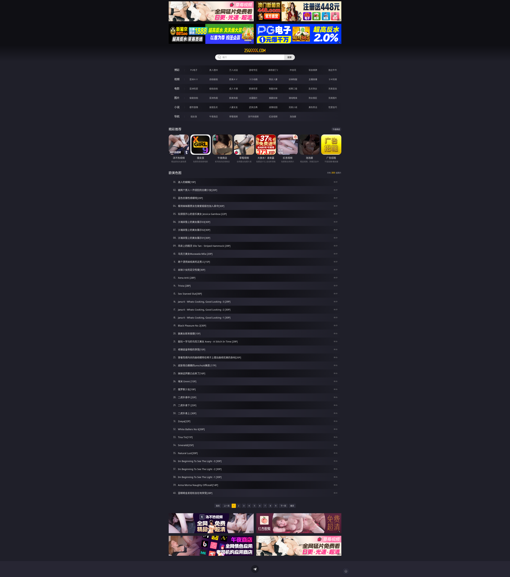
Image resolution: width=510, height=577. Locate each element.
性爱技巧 (332, 107)
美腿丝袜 (273, 97)
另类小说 (293, 107)
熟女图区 (313, 97)
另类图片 (332, 97)
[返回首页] (346, 571)
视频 (177, 79)
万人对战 (233, 70)
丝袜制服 (293, 79)
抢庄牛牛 (332, 70)
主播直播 (313, 79)
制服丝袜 (273, 88)
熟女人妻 (273, 79)
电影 (177, 88)
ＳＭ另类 (332, 79)
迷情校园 (273, 107)
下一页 (283, 505)
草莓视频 (233, 116)
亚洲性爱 (194, 88)
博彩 (177, 70)
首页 (218, 505)
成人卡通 (233, 88)
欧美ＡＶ (233, 79)
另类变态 (332, 88)
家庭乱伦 (213, 107)
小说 (177, 107)
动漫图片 (253, 97)
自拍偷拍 (213, 79)
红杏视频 (273, 116)
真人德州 (213, 70)
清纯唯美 (293, 97)
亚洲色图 (213, 97)
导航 (177, 116)
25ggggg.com (255, 50)
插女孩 (194, 116)
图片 (177, 98)
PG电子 (193, 70)
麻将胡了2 (273, 70)
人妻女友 (233, 107)
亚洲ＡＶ (194, 79)
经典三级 (293, 88)
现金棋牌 (313, 70)
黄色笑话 (313, 107)
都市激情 (194, 107)
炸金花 (293, 70)
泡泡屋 (293, 116)
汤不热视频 (253, 116)
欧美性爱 (253, 88)
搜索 (289, 57)
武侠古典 (253, 107)
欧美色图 (233, 97)
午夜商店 (213, 116)
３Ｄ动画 (253, 79)
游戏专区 (253, 70)
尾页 (292, 505)
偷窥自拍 (194, 97)
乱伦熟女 (313, 88)
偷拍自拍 (213, 88)
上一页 (227, 505)
